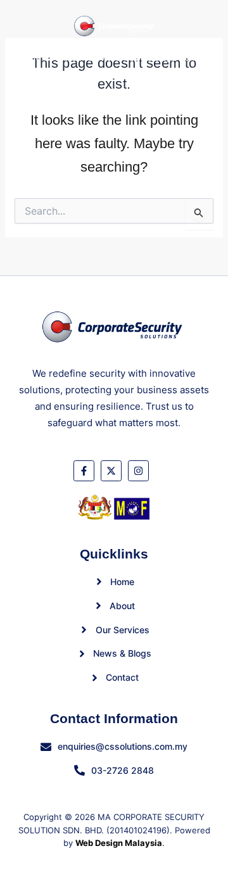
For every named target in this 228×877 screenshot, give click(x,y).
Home (30, 58)
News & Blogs (149, 58)
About (56, 58)
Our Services (96, 58)
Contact (195, 58)
